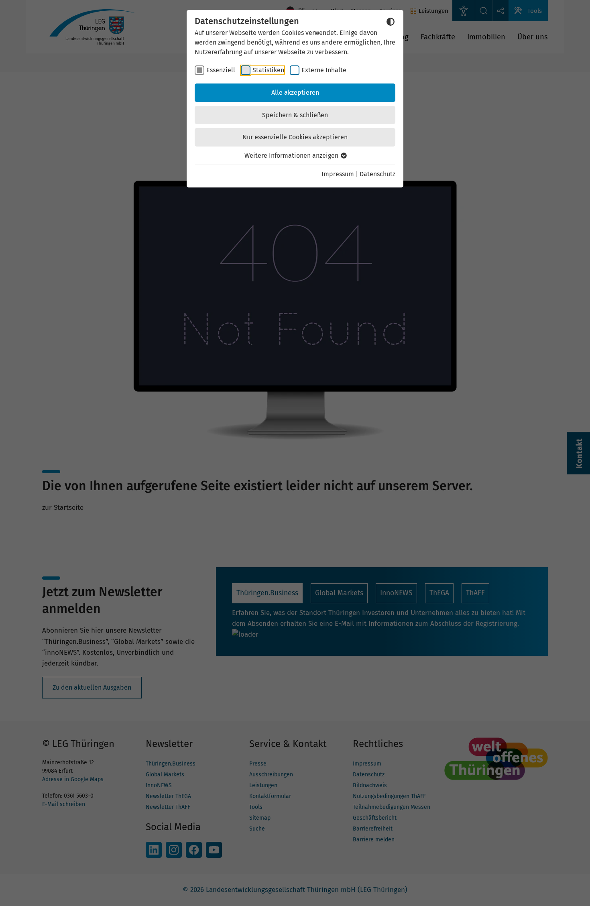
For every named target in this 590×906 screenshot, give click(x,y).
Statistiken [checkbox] (268, 70)
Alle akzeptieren (295, 92)
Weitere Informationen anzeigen (292, 155)
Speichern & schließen (295, 115)
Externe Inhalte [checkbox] (323, 70)
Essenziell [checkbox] (220, 70)
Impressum (337, 174)
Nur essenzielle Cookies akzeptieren (295, 137)
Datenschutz (377, 174)
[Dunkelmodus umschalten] (390, 21)
